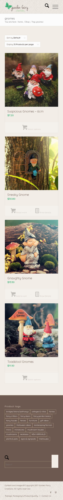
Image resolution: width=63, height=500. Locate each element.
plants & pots (12, 439)
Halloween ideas (23, 425)
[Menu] (53, 7)
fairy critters (11, 416)
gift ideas (44, 420)
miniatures (19, 430)
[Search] (45, 7)
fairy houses (11, 420)
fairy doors (25, 416)
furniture (33, 420)
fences (23, 420)
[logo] (26, 7)
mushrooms (11, 434)
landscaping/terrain (43, 425)
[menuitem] (45, 7)
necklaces (24, 434)
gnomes (9, 425)
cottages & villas (39, 411)
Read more (21, 212)
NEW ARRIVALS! (39, 434)
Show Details (45, 212)
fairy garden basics (42, 416)
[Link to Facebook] (50, 492)
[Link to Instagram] (55, 492)
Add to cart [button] (21, 296)
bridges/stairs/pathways (17, 411)
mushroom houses (35, 430)
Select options (34, 129)
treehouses (44, 439)
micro (8, 430)
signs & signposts (28, 439)
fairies (52, 411)
